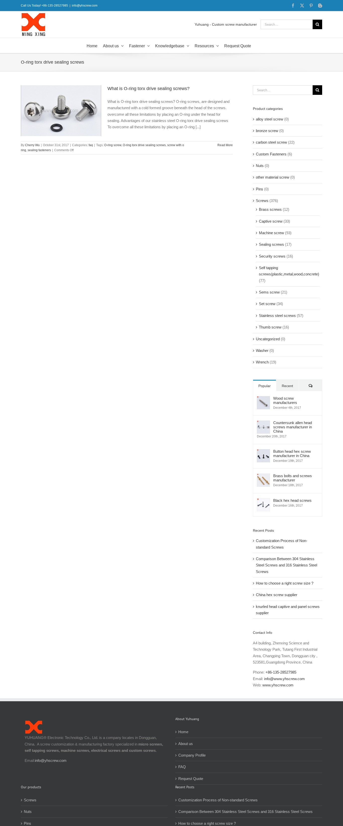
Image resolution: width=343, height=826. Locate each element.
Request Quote (190, 778)
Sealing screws (271, 244)
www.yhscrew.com (278, 685)
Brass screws (270, 209)
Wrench (262, 362)
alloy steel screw (269, 119)
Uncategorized (268, 339)
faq (91, 145)
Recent (287, 386)
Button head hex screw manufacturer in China (292, 453)
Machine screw (271, 233)
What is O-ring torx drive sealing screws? (148, 88)
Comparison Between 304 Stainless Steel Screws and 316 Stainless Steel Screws (286, 565)
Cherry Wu (32, 145)
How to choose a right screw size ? (284, 583)
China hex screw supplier (276, 595)
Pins (259, 189)
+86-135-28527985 (280, 672)
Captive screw (270, 221)
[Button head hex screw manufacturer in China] (263, 452)
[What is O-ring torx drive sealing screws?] (61, 110)
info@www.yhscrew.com (284, 679)
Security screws (272, 256)
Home (183, 732)
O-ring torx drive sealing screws (144, 145)
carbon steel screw (271, 142)
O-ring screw (112, 145)
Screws (262, 200)
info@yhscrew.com (84, 5)
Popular (264, 386)
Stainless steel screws (277, 315)
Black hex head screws (292, 500)
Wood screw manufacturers (285, 400)
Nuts (260, 165)
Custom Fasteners (271, 154)
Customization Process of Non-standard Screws (218, 800)
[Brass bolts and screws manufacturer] (263, 477)
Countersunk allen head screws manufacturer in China (292, 427)
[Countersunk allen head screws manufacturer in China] (263, 424)
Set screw (267, 304)
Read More (225, 145)
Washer (262, 350)
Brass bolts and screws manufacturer (292, 478)
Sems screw (269, 292)
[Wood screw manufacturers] (263, 399)
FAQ (182, 767)
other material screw (272, 177)
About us (185, 743)
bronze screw (267, 131)
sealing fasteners (39, 150)
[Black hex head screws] (263, 501)
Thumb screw (270, 327)
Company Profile (192, 755)
